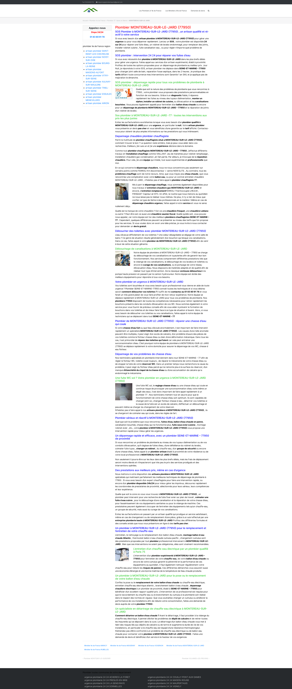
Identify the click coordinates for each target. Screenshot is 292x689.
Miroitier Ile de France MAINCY (95, 645)
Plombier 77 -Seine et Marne (117, 20)
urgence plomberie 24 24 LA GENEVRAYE (104, 683)
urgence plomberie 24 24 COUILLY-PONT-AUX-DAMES (174, 677)
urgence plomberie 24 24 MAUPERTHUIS (167, 683)
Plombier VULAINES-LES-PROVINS (195, 658)
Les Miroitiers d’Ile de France (176, 11)
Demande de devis (198, 11)
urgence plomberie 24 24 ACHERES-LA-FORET (107, 677)
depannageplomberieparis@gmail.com (110, 2)
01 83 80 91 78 (89, 2)
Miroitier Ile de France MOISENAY (122, 645)
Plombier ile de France (97, 20)
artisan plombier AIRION (97, 103)
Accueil (85, 20)
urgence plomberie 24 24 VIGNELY (164, 686)
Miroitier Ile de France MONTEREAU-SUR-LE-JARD (185, 645)
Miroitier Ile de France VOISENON (150, 645)
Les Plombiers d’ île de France (150, 11)
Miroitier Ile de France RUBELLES (96, 649)
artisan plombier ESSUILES (98, 94)
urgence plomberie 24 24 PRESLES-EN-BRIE (105, 680)
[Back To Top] (286, 683)
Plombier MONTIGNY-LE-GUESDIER (97, 658)
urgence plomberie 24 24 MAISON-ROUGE (168, 680)
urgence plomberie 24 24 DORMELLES (103, 686)
